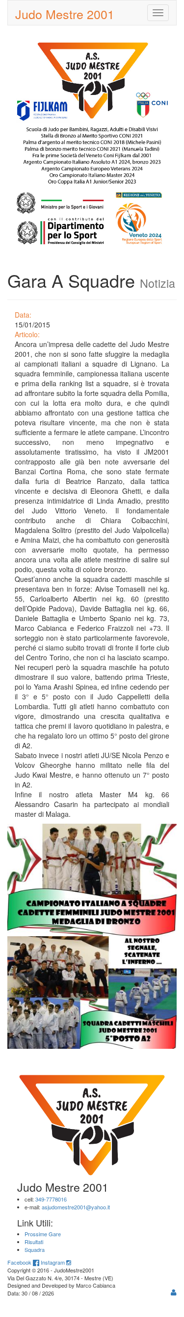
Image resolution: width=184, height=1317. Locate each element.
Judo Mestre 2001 (64, 14)
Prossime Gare (43, 1234)
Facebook (20, 1262)
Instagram (53, 1262)
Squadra (35, 1249)
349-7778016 (51, 1199)
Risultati (34, 1242)
